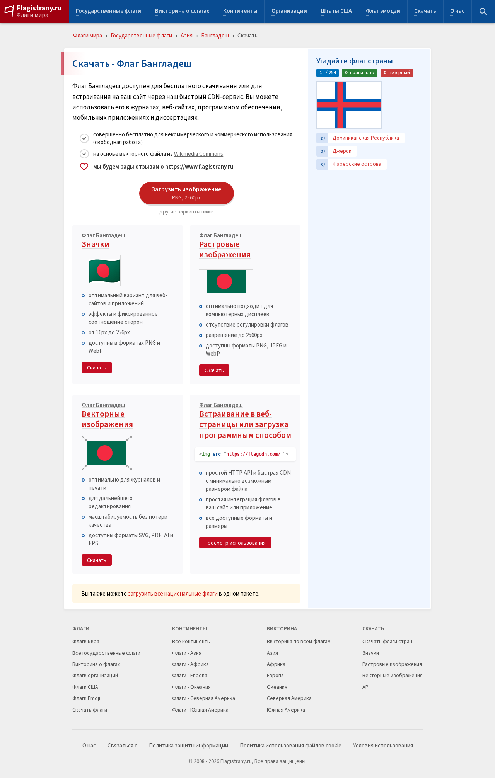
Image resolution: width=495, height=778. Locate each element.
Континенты (240, 12)
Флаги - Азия (186, 653)
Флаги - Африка (190, 664)
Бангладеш (215, 35)
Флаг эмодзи (383, 12)
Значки (103, 242)
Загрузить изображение (187, 193)
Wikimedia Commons (198, 153)
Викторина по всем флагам (299, 641)
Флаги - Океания (191, 687)
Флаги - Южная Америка (200, 710)
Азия (187, 35)
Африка (276, 664)
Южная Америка (286, 710)
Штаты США (336, 12)
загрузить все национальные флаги (173, 593)
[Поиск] (483, 11)
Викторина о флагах (182, 12)
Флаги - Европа (189, 675)
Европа (275, 675)
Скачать (425, 12)
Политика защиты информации (188, 745)
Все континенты (191, 641)
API (366, 687)
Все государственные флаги (106, 653)
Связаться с (122, 745)
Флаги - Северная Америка (203, 698)
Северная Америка (289, 698)
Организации (289, 12)
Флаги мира (32, 15)
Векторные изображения (107, 416)
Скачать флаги (89, 710)
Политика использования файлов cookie (290, 745)
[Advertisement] (369, 226)
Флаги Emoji (86, 698)
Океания (277, 687)
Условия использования (383, 745)
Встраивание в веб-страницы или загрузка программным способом (245, 421)
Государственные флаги (108, 12)
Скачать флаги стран (387, 641)
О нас (457, 12)
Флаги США (85, 687)
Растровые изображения (225, 247)
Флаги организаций (95, 675)
